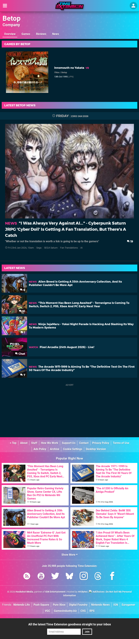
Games (26, 34)
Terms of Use (121, 443)
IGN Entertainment (55, 591)
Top (13, 443)
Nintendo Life (21, 604)
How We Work (49, 443)
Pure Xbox (59, 604)
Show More (69, 554)
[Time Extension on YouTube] (41, 576)
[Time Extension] (69, 6)
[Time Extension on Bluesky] (69, 576)
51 (23, 311)
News (55, 34)
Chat (21, 353)
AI (81, 247)
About (23, 443)
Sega (39, 247)
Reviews (41, 34)
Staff (34, 443)
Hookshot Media (24, 591)
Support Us (68, 443)
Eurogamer (128, 604)
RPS (92, 610)
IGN (115, 604)
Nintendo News (100, 604)
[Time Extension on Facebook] (112, 576)
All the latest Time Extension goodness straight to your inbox (69, 624)
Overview (10, 34)
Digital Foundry (78, 604)
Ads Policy (40, 449)
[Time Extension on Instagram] (83, 576)
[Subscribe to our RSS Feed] (27, 576)
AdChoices (98, 591)
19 (131, 241)
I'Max (56, 72)
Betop (12, 18)
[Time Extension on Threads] (98, 576)
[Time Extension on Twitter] (55, 576)
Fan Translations (69, 247)
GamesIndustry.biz (65, 610)
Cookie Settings (72, 449)
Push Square (41, 604)
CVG (83, 610)
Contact (83, 443)
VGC (47, 610)
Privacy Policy (100, 443)
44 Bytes (82, 591)
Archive (54, 449)
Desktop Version (96, 449)
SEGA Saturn (51, 247)
